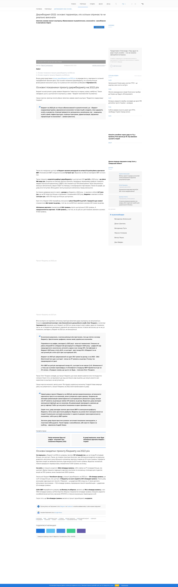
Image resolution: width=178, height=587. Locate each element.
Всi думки (111, 209)
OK (117, 585)
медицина (40, 519)
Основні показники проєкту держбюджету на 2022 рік (56, 73)
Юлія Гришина (123, 185)
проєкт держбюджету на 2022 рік (64, 78)
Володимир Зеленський (122, 219)
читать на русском (98, 65)
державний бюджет (83, 518)
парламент (62, 519)
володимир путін (120, 228)
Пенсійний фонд (72, 519)
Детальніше (117, 66)
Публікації (83, 4)
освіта (54, 519)
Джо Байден (118, 242)
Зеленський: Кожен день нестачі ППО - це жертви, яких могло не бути (122, 84)
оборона (47, 519)
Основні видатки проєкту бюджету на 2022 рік (53, 75)
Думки (101, 4)
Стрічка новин (113, 75)
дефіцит (94, 518)
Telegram (62, 506)
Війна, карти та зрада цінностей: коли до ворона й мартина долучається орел (129, 177)
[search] (116, 4)
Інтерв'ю (92, 4)
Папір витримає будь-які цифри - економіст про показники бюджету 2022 (57, 439)
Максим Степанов (120, 233)
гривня (62, 518)
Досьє (108, 4)
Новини (73, 4)
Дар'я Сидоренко (47, 65)
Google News (58, 512)
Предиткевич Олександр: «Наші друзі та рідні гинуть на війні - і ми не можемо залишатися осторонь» (124, 53)
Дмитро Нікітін (123, 196)
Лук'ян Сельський (124, 174)
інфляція (39, 518)
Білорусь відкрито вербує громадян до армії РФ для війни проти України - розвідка (125, 102)
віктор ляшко (119, 237)
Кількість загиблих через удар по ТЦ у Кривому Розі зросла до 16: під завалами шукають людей (122, 137)
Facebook (69, 506)
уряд (80, 519)
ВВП (45, 518)
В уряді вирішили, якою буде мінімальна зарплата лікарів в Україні (93, 439)
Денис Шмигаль (70, 518)
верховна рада (53, 518)
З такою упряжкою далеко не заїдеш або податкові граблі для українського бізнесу (129, 202)
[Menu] (142, 4)
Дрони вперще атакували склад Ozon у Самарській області (122, 162)
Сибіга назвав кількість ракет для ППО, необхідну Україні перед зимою (121, 111)
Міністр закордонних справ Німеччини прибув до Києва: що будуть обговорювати (124, 93)
